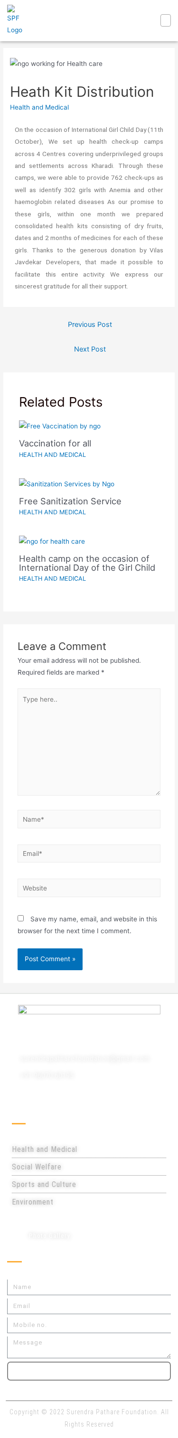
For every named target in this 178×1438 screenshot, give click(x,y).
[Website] (89, 889)
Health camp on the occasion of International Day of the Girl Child (87, 562)
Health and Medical (39, 107)
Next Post (90, 349)
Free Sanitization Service (70, 501)
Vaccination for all (55, 443)
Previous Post (90, 324)
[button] (165, 20)
